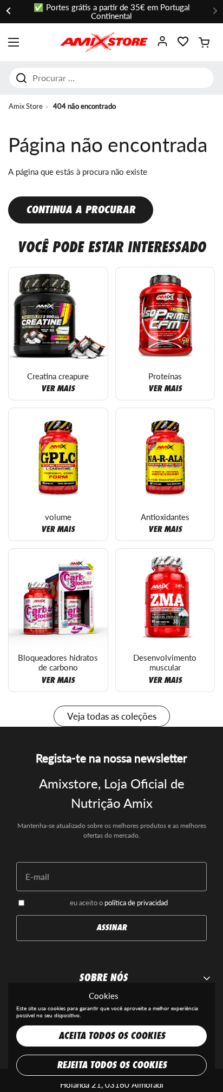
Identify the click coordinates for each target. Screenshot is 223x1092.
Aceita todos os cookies (111, 1036)
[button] (204, 42)
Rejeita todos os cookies (112, 1065)
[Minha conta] (162, 45)
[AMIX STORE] (104, 42)
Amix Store (26, 106)
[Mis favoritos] (183, 45)
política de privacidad (136, 902)
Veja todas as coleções (111, 716)
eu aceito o (119, 902)
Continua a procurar (80, 210)
